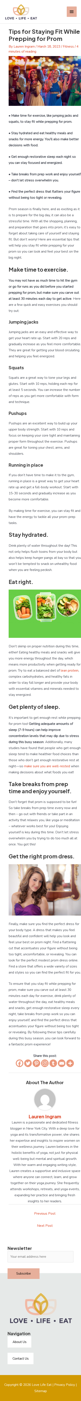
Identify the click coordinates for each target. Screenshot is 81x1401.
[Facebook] (19, 1063)
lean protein (69, 670)
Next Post (45, 1225)
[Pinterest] (36, 1063)
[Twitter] (28, 1063)
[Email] (61, 1063)
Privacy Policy (64, 1384)
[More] (70, 1063)
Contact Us (21, 1358)
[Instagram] (45, 1063)
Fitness (68, 46)
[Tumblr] (53, 1063)
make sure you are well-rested (47, 766)
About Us (20, 1342)
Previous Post (45, 1213)
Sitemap (40, 1391)
